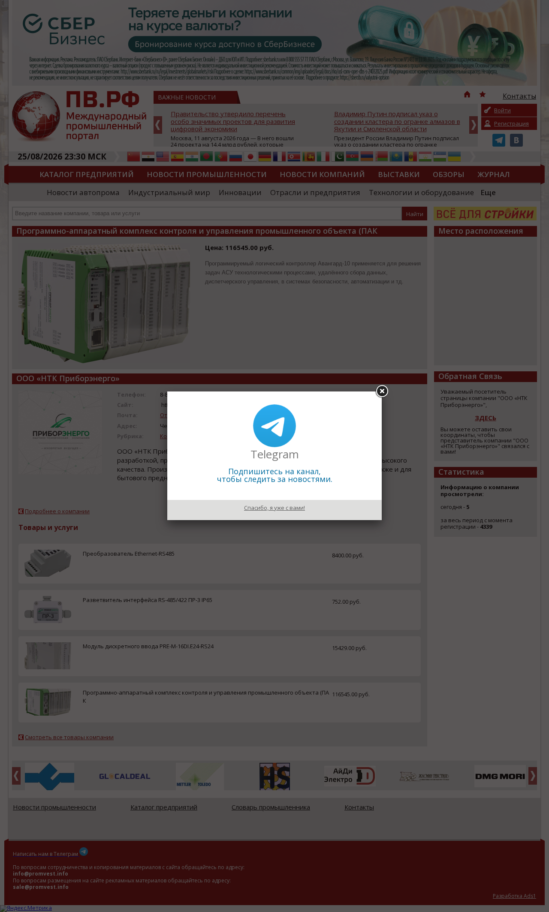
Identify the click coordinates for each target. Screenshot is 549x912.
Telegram (274, 454)
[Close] (381, 391)
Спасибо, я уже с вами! (274, 508)
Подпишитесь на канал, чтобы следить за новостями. (274, 475)
